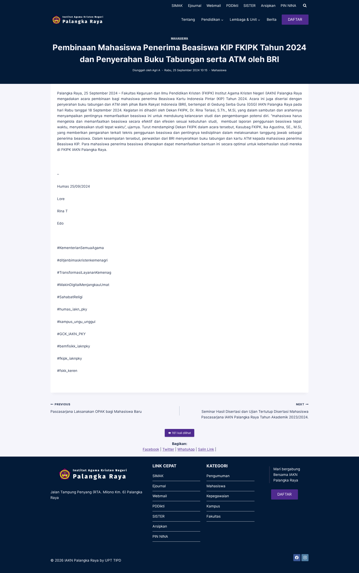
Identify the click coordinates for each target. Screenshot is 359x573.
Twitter (168, 449)
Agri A (156, 70)
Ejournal (194, 6)
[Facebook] (296, 557)
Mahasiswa (179, 38)
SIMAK (177, 6)
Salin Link (206, 449)
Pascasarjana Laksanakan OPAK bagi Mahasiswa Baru (96, 408)
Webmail (214, 6)
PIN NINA (288, 6)
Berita (272, 19)
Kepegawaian (218, 496)
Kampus (213, 506)
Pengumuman (218, 476)
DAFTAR (295, 19)
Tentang (188, 19)
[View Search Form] (305, 5)
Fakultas (214, 516)
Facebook (151, 449)
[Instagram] (305, 557)
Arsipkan (268, 6)
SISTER (249, 6)
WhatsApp (186, 449)
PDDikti (232, 6)
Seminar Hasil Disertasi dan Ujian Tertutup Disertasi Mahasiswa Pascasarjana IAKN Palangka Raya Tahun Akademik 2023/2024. (255, 411)
